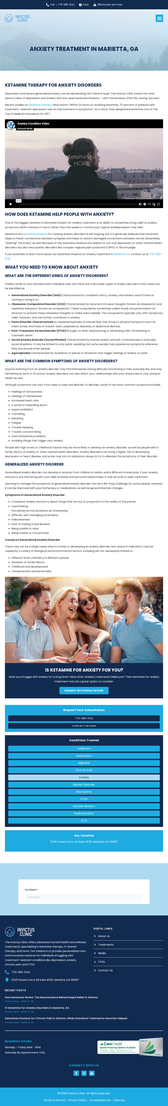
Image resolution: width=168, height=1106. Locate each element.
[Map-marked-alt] (91, 1073)
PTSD (84, 799)
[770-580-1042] (7, 972)
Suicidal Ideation (84, 806)
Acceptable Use (100, 1100)
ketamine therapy (40, 105)
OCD (84, 820)
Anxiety (84, 777)
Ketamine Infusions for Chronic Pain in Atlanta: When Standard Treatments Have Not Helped (66, 1018)
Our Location (84, 836)
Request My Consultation (84, 690)
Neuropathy (84, 792)
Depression (84, 756)
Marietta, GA (122, 254)
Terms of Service (54, 1100)
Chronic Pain (84, 770)
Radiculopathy (84, 813)
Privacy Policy (77, 1100)
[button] (159, 18)
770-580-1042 (20, 972)
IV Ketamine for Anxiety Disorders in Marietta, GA (37, 1008)
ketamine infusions (35, 234)
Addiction (84, 748)
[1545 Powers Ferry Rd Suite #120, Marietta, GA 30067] (7, 980)
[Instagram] (84, 1073)
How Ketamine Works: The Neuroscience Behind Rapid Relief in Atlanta (51, 997)
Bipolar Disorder (84, 784)
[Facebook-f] (76, 1073)
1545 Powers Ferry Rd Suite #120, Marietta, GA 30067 (45, 980)
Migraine (84, 763)
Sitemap (119, 1100)
